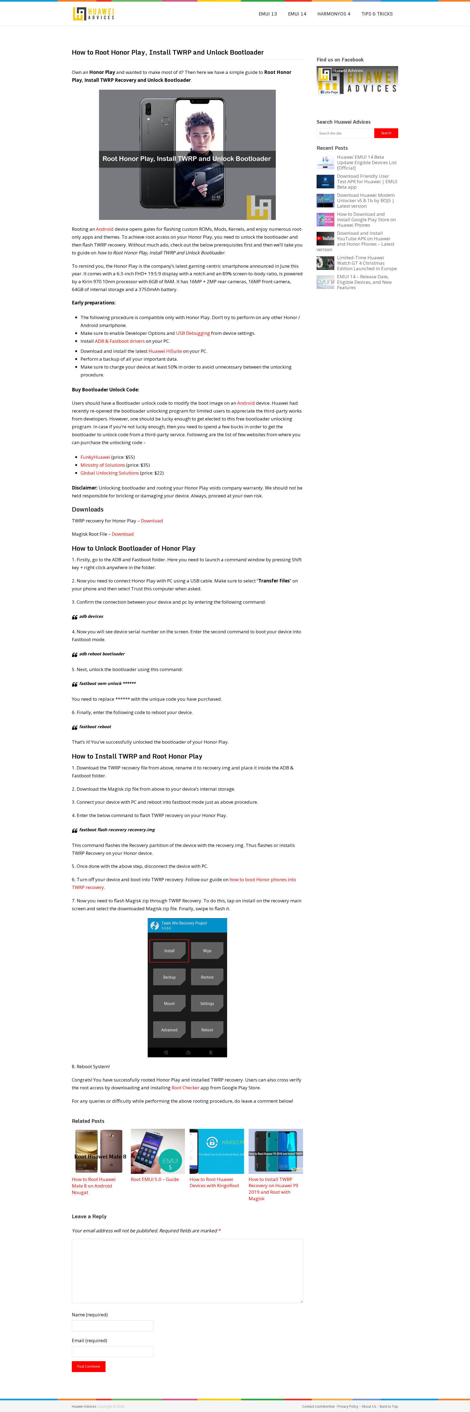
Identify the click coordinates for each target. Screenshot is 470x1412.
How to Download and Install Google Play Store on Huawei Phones (366, 219)
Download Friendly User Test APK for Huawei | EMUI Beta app (367, 181)
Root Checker (185, 1087)
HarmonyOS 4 (334, 14)
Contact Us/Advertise (319, 1406)
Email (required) (89, 1340)
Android (105, 229)
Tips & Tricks (377, 14)
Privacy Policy (348, 1406)
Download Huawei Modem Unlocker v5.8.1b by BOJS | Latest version (366, 200)
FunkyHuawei (95, 457)
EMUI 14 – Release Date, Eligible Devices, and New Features (364, 282)
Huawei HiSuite (165, 351)
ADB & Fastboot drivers (120, 341)
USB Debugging (193, 333)
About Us (369, 1406)
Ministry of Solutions (103, 465)
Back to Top (389, 1406)
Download (152, 521)
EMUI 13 (268, 14)
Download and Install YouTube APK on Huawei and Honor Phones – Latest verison (355, 241)
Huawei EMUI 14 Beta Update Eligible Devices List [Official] (367, 162)
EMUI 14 (297, 14)
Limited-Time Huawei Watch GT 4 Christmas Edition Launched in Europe (367, 263)
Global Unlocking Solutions (110, 473)
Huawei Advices (84, 1406)
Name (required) (90, 1314)
